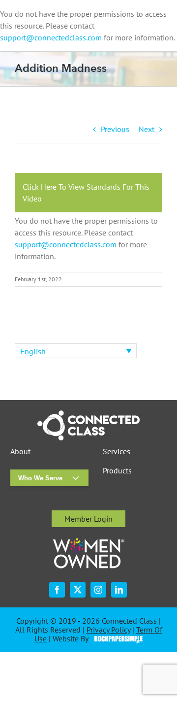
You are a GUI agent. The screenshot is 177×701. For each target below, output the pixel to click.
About (20, 451)
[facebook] (57, 590)
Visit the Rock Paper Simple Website (116, 639)
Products (117, 470)
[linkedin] (119, 590)
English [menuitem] (33, 351)
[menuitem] (76, 350)
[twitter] (78, 590)
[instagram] (98, 590)
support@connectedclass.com (51, 37)
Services (116, 451)
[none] (76, 350)
